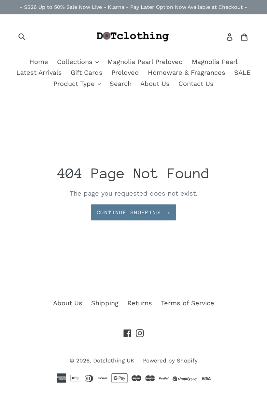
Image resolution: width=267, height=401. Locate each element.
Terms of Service (187, 303)
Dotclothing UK (113, 360)
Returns (139, 303)
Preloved (125, 72)
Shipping (105, 303)
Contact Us (196, 84)
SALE (242, 72)
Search (121, 84)
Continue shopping (128, 212)
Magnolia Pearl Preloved (145, 62)
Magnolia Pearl (215, 62)
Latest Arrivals (39, 72)
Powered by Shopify (170, 360)
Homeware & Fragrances (186, 72)
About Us (155, 84)
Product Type (75, 84)
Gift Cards (87, 72)
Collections (76, 62)
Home (38, 62)
